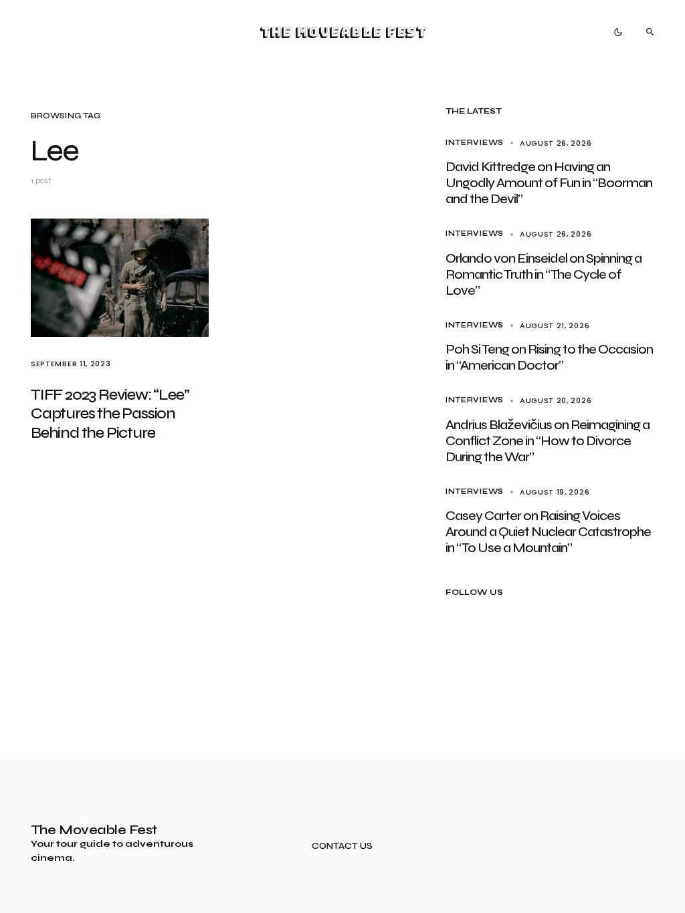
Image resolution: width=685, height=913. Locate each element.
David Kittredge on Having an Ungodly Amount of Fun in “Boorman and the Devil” (549, 182)
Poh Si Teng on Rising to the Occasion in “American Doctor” (549, 357)
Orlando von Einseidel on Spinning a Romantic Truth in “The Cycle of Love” (544, 274)
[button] (618, 32)
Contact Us (342, 846)
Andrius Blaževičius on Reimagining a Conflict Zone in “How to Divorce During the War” (548, 440)
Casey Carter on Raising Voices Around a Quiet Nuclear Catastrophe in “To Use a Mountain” (548, 531)
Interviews (475, 142)
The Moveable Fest (343, 32)
